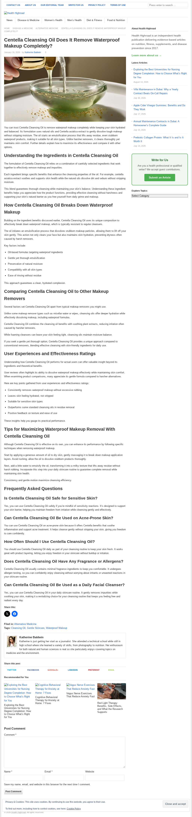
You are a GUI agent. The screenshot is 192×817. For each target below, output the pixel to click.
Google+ (53, 670)
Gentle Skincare (35, 628)
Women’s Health (53, 20)
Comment (10, 734)
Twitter (11, 670)
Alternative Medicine (47, 28)
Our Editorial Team (52, 5)
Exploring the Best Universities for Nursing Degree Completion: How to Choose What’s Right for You (160, 73)
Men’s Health (74, 20)
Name (8, 771)
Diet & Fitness (94, 20)
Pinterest (94, 670)
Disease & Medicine (28, 20)
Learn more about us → (147, 55)
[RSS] (186, 20)
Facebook (33, 670)
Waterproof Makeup (56, 628)
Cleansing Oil (18, 628)
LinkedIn (73, 670)
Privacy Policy (96, 5)
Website (89, 771)
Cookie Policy (74, 808)
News (10, 20)
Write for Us (75, 5)
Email (111, 670)
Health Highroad (18, 812)
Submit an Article (160, 177)
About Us (30, 5)
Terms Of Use (118, 5)
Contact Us (13, 5)
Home (7, 28)
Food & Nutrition (116, 20)
